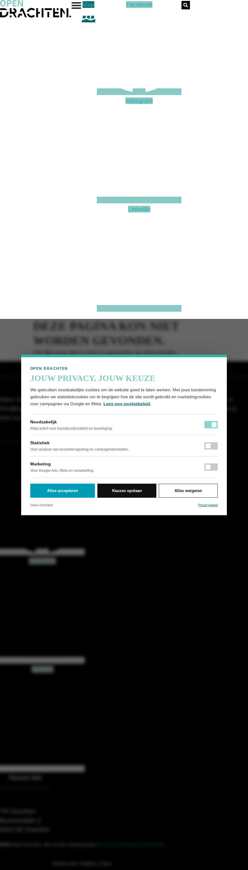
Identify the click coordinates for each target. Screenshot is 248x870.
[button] (185, 5)
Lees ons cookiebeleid (126, 403)
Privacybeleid (208, 505)
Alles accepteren (62, 490)
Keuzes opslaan (127, 490)
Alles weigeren (188, 490)
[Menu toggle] (76, 5)
